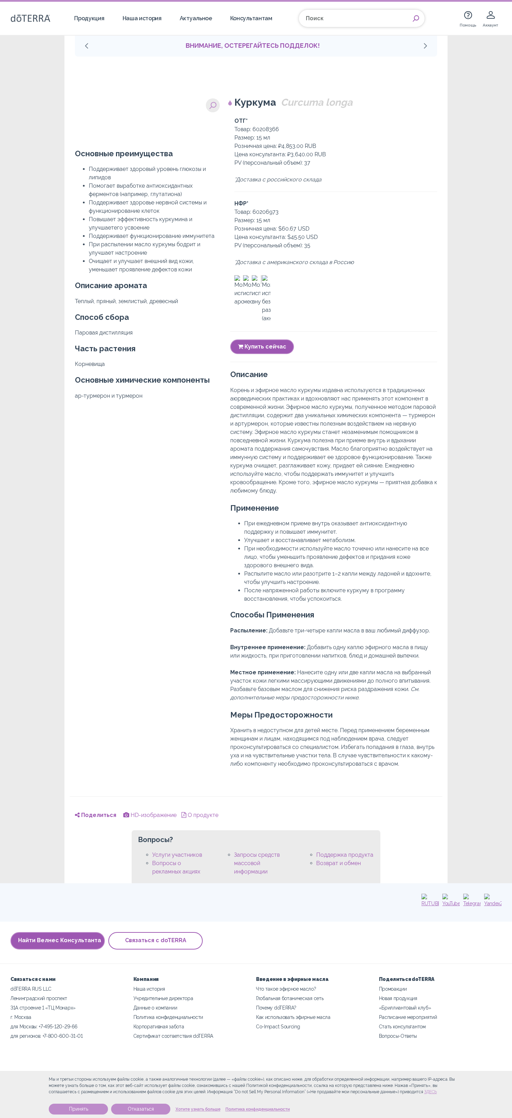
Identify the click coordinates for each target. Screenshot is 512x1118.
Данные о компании (155, 1008)
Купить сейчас (264, 346)
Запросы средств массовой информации (257, 863)
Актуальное (196, 18)
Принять (78, 1109)
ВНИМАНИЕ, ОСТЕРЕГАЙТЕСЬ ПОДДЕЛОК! (253, 45)
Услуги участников (177, 854)
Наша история (142, 18)
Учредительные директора (163, 998)
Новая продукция (398, 998)
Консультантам (251, 18)
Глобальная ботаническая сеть (289, 998)
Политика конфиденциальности (257, 1109)
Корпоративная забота (158, 1026)
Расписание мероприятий (408, 1017)
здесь (430, 1091)
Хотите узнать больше (198, 1109)
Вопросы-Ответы (398, 1036)
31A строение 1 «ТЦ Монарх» (43, 1008)
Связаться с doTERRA (155, 940)
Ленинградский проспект (38, 998)
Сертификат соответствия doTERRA (173, 1036)
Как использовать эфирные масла (293, 1017)
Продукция (89, 18)
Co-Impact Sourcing (278, 1026)
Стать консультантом (402, 1026)
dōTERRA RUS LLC (30, 989)
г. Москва (20, 1017)
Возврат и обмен (338, 863)
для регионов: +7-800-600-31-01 (46, 1036)
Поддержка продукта (344, 854)
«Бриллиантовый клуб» (405, 1008)
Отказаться (141, 1109)
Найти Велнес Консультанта (59, 940)
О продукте (202, 815)
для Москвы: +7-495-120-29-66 (43, 1026)
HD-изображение (153, 815)
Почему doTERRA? (276, 1008)
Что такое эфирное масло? (286, 989)
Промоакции (393, 989)
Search (416, 18)
